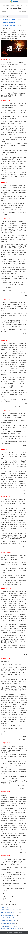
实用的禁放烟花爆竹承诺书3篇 (8, 920)
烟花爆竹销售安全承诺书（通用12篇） (10, 917)
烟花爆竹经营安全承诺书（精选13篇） (10, 909)
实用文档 (13, 5)
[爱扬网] (14, 1)
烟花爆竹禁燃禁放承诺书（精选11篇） (10, 926)
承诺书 (17, 5)
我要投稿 (24, 11)
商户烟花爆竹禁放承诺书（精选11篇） (10, 912)
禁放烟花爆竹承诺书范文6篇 (7, 923)
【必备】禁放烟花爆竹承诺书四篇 (8, 915)
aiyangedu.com (16, 932)
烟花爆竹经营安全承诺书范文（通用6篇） (10, 928)
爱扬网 (7, 5)
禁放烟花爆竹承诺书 (5, 907)
